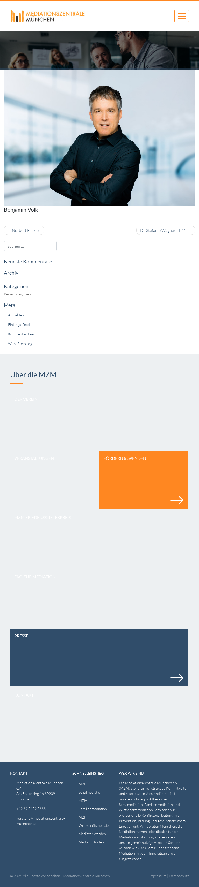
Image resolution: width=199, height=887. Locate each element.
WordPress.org (20, 343)
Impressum (157, 876)
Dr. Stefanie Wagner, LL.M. (163, 230)
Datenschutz (179, 876)
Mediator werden (92, 833)
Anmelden (16, 315)
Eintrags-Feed (19, 324)
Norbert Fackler (26, 230)
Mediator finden (91, 842)
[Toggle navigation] (181, 16)
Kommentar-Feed (21, 334)
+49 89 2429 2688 (31, 808)
